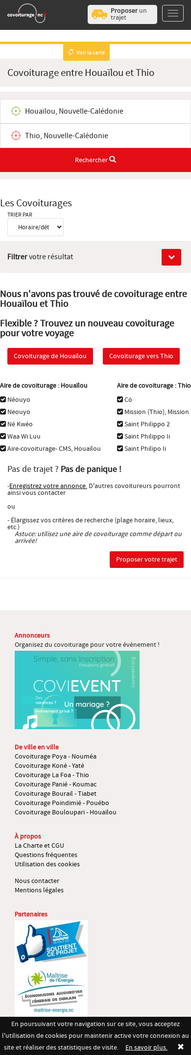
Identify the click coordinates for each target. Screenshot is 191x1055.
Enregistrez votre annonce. (48, 486)
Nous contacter (37, 881)
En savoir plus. (146, 1047)
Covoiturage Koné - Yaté (49, 765)
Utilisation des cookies (47, 864)
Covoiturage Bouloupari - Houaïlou (66, 812)
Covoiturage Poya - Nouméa (55, 756)
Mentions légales (39, 890)
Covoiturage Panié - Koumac (55, 784)
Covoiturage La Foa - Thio (52, 775)
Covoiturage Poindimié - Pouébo (62, 803)
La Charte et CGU (39, 845)
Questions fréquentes (46, 855)
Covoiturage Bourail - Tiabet (55, 793)
